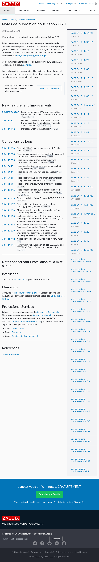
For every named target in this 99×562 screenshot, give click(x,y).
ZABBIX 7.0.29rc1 (82, 87)
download (27, 65)
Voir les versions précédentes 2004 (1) (80, 470)
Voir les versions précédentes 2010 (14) (80, 420)
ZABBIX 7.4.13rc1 (82, 78)
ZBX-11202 (8, 224)
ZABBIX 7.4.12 (80, 114)
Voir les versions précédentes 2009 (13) (80, 430)
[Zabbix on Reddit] (49, 543)
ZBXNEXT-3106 (10, 112)
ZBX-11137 (8, 204)
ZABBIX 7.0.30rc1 (82, 42)
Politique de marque (64, 552)
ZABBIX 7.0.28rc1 (82, 150)
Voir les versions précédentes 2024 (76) (81, 280)
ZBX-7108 (7, 178)
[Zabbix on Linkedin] (57, 543)
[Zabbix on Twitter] (35, 543)
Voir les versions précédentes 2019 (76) (81, 330)
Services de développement (25, 336)
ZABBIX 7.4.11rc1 (82, 195)
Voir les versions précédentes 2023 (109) (81, 290)
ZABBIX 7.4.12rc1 (82, 141)
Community (50, 3)
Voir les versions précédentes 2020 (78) (81, 320)
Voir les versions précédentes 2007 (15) (80, 450)
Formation (16, 332)
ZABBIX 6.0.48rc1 (82, 96)
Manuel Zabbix (21, 279)
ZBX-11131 (8, 245)
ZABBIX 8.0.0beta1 (83, 213)
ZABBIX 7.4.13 (80, 51)
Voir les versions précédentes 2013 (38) (80, 390)
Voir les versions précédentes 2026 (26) (81, 260)
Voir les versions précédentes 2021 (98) (80, 310)
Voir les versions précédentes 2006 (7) (80, 460)
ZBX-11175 (8, 198)
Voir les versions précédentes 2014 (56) (80, 380)
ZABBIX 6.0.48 (80, 69)
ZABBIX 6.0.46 (80, 240)
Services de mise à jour (43, 315)
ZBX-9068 (7, 184)
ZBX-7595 (7, 172)
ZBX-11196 (8, 216)
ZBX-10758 (8, 239)
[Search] (62, 4)
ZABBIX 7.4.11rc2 (82, 186)
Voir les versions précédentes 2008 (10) (81, 440)
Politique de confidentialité (42, 552)
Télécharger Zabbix (49, 494)
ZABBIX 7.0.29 (80, 60)
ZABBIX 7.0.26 (80, 231)
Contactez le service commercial (26, 321)
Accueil (5, 19)
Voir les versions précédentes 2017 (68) (81, 350)
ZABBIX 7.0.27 (80, 177)
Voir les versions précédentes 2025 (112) (81, 270)
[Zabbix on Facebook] (42, 543)
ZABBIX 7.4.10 (80, 222)
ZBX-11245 (8, 190)
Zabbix (11, 4)
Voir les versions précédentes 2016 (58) (80, 360)
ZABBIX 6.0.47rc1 (82, 159)
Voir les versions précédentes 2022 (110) (81, 300)
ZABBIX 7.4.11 (80, 168)
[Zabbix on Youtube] (64, 543)
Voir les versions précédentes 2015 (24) (80, 370)
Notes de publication (26, 19)
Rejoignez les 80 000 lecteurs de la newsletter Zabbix (27, 533)
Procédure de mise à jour (25, 292)
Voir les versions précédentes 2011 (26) (80, 410)
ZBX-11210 (8, 148)
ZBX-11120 (8, 230)
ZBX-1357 (7, 120)
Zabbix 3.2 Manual (10, 354)
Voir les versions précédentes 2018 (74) (80, 340)
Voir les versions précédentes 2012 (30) (80, 400)
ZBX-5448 (7, 166)
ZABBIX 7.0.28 (80, 123)
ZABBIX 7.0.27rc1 (82, 204)
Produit (13, 19)
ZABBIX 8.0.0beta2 (83, 105)
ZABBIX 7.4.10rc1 (82, 250)
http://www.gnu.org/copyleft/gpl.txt (32, 55)
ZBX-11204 (8, 154)
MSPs (41, 3)
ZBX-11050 (8, 210)
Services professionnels (47, 312)
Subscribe (56, 539)
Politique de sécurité (20, 552)
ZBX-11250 (8, 160)
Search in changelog (49, 88)
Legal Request (81, 552)
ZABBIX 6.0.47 (80, 132)
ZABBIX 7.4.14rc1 (82, 33)
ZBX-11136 (8, 129)
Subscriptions (18, 328)
